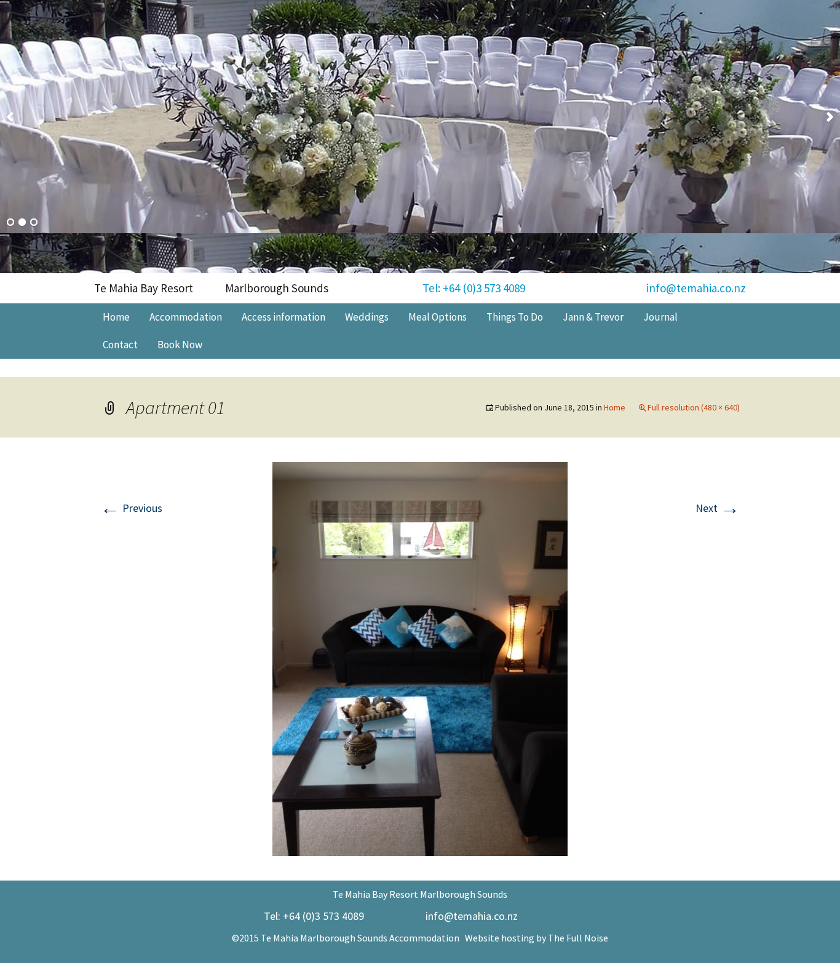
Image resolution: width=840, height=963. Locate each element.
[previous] (10, 117)
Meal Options (437, 317)
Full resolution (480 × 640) (694, 407)
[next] (830, 117)
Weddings (367, 317)
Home (116, 317)
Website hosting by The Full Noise (536, 938)
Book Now (179, 344)
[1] (10, 222)
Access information (283, 317)
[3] (34, 222)
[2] (22, 222)
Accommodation (185, 317)
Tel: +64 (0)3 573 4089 (473, 288)
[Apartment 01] (420, 657)
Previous (131, 508)
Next (717, 508)
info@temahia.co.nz (696, 288)
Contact (120, 344)
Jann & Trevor (593, 317)
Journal (660, 317)
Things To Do (514, 317)
